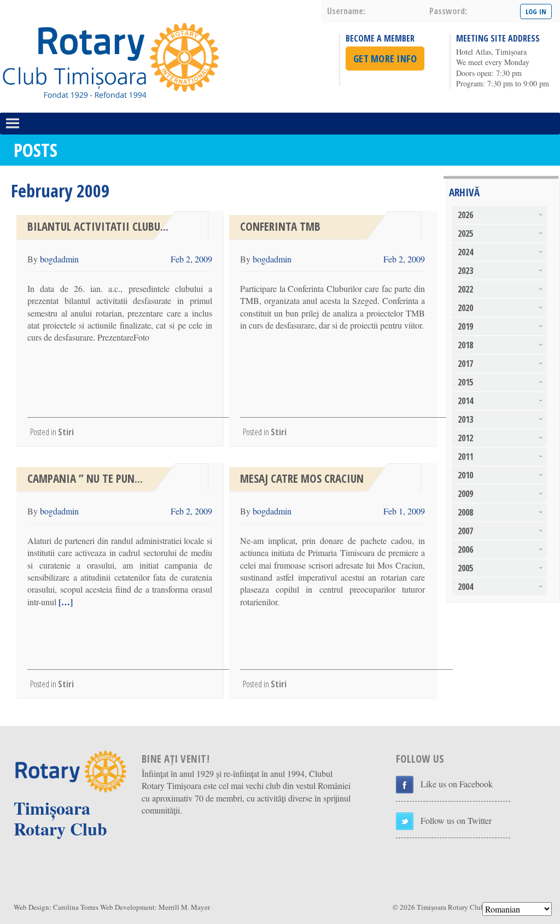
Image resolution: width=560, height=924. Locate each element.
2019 (465, 326)
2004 (465, 587)
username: (346, 11)
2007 (465, 531)
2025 (465, 233)
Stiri (66, 432)
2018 (465, 345)
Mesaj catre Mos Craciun (302, 478)
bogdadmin (59, 259)
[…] (64, 601)
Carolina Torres (75, 907)
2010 (465, 475)
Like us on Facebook (457, 784)
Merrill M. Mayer (184, 907)
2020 (465, 308)
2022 (465, 289)
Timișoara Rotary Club (451, 907)
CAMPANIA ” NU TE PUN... (85, 478)
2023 (465, 271)
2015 (465, 382)
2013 (465, 419)
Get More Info (385, 58)
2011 (465, 457)
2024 (465, 252)
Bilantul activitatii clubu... (97, 226)
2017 (465, 364)
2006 (465, 549)
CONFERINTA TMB (280, 226)
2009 (465, 494)
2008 (465, 512)
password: (448, 11)
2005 (465, 568)
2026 (465, 215)
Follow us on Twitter (456, 820)
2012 (465, 438)
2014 (465, 401)
